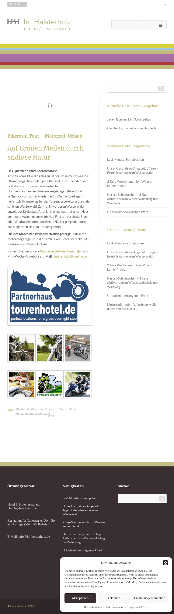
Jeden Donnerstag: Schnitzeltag (129, 119)
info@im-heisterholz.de (34, 536)
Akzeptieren (80, 598)
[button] (165, 563)
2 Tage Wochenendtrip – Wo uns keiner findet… (129, 184)
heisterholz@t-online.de (70, 256)
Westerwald (42, 413)
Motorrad (51, 409)
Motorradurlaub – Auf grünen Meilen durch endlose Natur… (132, 307)
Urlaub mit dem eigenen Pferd (128, 212)
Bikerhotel (22, 409)
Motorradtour (24, 413)
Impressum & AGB (138, 607)
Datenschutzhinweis (94, 607)
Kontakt (15, 4)
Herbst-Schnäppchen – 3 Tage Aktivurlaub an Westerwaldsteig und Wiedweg (132, 199)
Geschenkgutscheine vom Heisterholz (133, 128)
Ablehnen (113, 598)
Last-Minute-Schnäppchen (125, 159)
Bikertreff (37, 409)
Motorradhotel (68, 409)
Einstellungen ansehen (149, 598)
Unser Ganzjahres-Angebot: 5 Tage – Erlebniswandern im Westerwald (132, 170)
